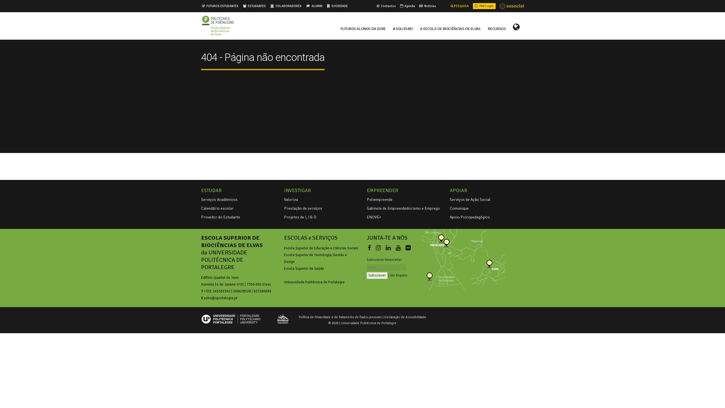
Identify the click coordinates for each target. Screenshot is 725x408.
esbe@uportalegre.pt (220, 298)
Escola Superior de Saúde (304, 268)
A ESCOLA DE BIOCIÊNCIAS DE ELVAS (450, 28)
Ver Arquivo (399, 275)
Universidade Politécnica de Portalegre (314, 282)
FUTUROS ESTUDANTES (222, 6)
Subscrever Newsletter (384, 260)
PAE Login (486, 6)
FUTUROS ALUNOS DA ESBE (363, 28)
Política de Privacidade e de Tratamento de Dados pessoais (340, 317)
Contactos (388, 6)
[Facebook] (370, 248)
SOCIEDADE (339, 6)
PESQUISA (461, 6)
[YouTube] (399, 248)
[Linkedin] (389, 248)
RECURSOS (497, 28)
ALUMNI (317, 6)
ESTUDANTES (257, 6)
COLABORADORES (289, 6)
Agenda (409, 6)
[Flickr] (408, 248)
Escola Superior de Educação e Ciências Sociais (321, 248)
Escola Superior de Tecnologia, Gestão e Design (315, 258)
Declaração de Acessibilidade (405, 317)
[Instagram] (379, 248)
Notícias (430, 6)
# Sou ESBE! (403, 28)
